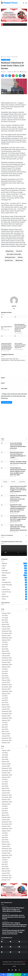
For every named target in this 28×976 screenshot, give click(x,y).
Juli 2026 (4, 615)
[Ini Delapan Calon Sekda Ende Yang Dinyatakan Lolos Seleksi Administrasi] (23, 948)
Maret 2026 (5, 624)
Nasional (4, 577)
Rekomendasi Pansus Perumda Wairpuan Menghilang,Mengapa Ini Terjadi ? (18, 454)
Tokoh (4, 599)
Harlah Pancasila (7, 584)
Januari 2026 (6, 629)
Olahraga (4, 570)
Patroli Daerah (6, 573)
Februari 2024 (6, 680)
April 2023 (5, 702)
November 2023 (7, 687)
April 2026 (5, 622)
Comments (22, 481)
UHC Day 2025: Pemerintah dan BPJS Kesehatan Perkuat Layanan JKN (20, 345)
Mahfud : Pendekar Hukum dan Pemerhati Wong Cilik (18, 462)
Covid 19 (19, 251)
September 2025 (7, 638)
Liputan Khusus (6, 592)
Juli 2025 (4, 642)
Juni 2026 (5, 617)
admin (4, 71)
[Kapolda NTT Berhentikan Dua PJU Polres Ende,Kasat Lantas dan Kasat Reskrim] (5, 497)
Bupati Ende (10, 251)
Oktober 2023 (6, 689)
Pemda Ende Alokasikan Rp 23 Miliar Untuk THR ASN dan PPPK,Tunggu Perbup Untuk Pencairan (18, 518)
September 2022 (7, 718)
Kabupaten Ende (10, 257)
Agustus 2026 (6, 613)
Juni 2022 (5, 725)
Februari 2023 (6, 707)
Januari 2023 (6, 709)
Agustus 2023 (6, 693)
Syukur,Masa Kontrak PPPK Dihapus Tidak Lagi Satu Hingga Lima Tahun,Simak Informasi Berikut (18, 488)
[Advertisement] (14, 40)
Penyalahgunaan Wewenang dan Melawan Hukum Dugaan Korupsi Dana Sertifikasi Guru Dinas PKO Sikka (18, 471)
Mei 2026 (5, 620)
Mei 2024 (5, 673)
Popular (5, 481)
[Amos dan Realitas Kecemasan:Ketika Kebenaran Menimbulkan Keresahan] (5, 445)
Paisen (20, 257)
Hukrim (4, 565)
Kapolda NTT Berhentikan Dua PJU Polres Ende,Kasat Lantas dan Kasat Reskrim (18, 498)
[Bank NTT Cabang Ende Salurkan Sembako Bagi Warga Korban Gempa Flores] (23, 953)
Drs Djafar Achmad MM (14, 254)
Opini (3, 568)
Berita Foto (5, 596)
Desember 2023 (7, 684)
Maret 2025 (5, 651)
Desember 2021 (6, 738)
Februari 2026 (6, 626)
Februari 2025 (6, 653)
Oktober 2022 (6, 716)
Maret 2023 (5, 704)
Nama (3, 377)
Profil (3, 587)
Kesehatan (15, 56)
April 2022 (5, 729)
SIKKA (4, 580)
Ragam (9, 56)
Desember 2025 (7, 631)
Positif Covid (9, 260)
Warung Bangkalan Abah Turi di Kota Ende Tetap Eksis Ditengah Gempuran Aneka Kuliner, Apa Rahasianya (20, 328)
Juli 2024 (4, 669)
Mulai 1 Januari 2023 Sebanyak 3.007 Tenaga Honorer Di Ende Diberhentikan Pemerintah (18, 527)
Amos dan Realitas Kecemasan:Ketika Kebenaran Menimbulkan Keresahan (18, 445)
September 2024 (7, 664)
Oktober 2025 (6, 635)
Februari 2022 (6, 733)
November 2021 (7, 740)
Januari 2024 (6, 682)
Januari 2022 (6, 736)
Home (4, 56)
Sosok (4, 594)
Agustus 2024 (6, 667)
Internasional (6, 589)
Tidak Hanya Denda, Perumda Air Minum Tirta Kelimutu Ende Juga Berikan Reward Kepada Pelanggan (6, 346)
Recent (13, 481)
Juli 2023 (4, 696)
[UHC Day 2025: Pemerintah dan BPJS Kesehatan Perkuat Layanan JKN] (21, 338)
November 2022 (7, 713)
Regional (4, 563)
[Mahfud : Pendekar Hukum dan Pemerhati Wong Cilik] (5, 463)
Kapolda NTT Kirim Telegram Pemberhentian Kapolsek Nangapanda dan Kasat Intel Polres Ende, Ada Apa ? (18, 508)
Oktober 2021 (6, 742)
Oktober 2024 (6, 662)
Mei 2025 (5, 646)
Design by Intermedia (7, 964)
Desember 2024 (7, 658)
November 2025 (7, 633)
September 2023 (7, 691)
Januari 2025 (6, 655)
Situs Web (4, 388)
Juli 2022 (4, 722)
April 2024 (5, 675)
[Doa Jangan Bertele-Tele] (7, 320)
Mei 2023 (5, 700)
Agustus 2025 (6, 640)
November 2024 (7, 660)
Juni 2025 (5, 644)
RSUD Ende (19, 260)
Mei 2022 (5, 727)
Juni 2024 (5, 671)
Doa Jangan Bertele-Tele (6, 327)
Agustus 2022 (6, 720)
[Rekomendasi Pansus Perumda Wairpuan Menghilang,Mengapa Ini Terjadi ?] (5, 454)
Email (3, 383)
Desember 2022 (7, 711)
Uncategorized (6, 582)
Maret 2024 (5, 678)
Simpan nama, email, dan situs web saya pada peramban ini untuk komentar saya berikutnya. (14, 396)
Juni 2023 (5, 698)
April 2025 (5, 649)
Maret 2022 (5, 731)
